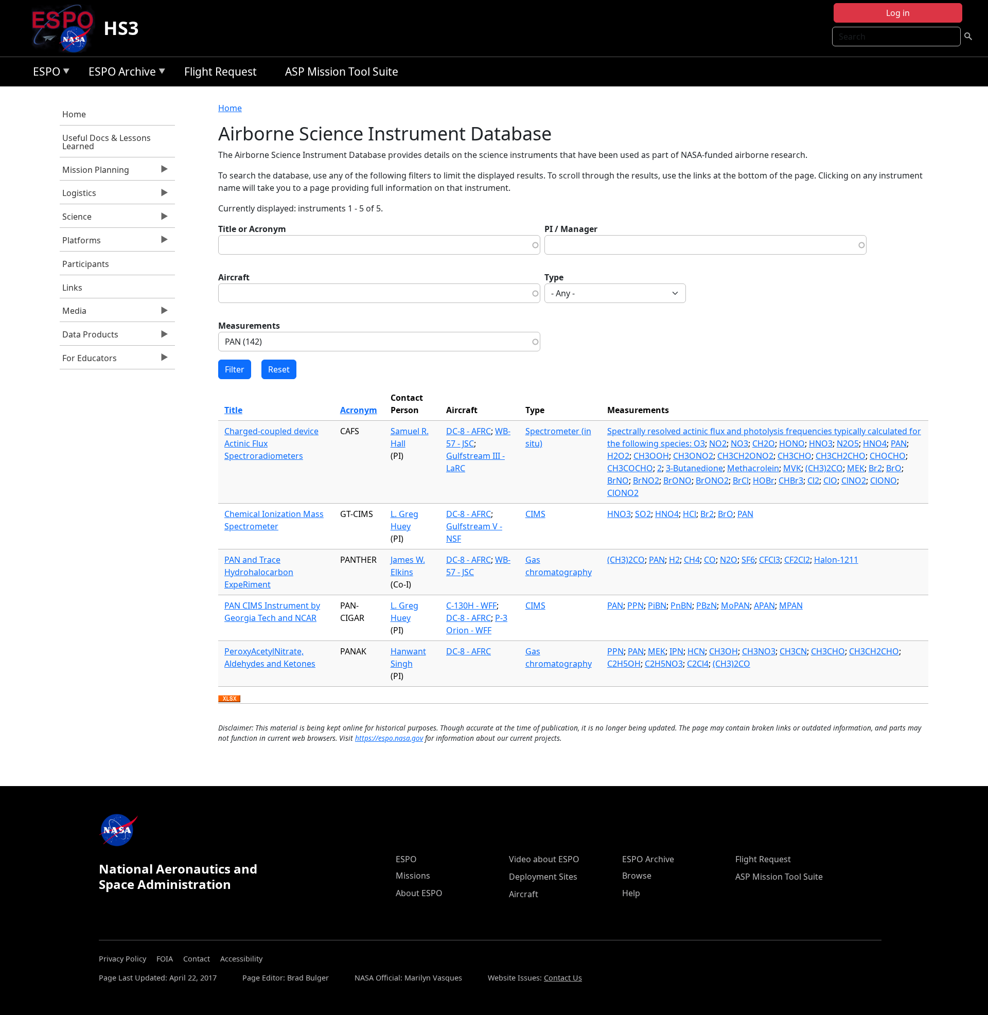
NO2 (718, 443)
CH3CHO (794, 455)
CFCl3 (769, 559)
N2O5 (848, 443)
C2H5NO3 (664, 663)
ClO (830, 480)
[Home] (66, 28)
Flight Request (220, 71)
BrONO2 (712, 480)
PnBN (681, 605)
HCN (696, 651)
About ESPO (419, 893)
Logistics (78, 195)
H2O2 (618, 455)
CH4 (692, 559)
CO (710, 559)
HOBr (763, 480)
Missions (413, 875)
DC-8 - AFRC (468, 431)
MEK (855, 468)
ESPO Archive (119, 73)
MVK (792, 468)
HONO (792, 443)
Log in (898, 13)
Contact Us (563, 978)
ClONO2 (623, 492)
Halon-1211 (836, 559)
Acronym (358, 410)
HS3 (121, 28)
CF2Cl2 (797, 559)
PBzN (706, 605)
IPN (676, 651)
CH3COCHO (630, 468)
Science (76, 219)
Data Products (89, 337)
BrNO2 (646, 480)
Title (233, 410)
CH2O (763, 443)
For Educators (88, 360)
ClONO (883, 480)
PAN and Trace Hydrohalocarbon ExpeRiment (258, 572)
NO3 (739, 443)
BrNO (618, 480)
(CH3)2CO (824, 468)
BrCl (741, 480)
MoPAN (735, 605)
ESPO (44, 73)
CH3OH (723, 651)
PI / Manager (570, 229)
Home (74, 114)
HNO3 (821, 443)
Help (631, 893)
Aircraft (234, 277)
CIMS (535, 514)
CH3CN (793, 651)
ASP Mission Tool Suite (341, 71)
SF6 (748, 559)
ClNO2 (853, 480)
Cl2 (813, 480)
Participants (85, 264)
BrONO (677, 480)
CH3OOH (651, 455)
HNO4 (875, 443)
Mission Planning (94, 172)
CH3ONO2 (693, 455)
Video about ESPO (544, 859)
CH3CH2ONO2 (745, 455)
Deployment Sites (543, 876)
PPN (635, 605)
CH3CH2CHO (841, 455)
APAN (764, 605)
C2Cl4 (698, 663)
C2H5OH (624, 663)
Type (553, 277)
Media (73, 313)
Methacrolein (753, 468)
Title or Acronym (252, 229)
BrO (894, 468)
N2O (728, 559)
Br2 (875, 468)
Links (72, 287)
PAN (899, 443)
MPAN (791, 605)
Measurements (249, 325)
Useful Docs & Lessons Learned (106, 142)
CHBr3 (791, 480)
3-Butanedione (694, 468)
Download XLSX (229, 699)
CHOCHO (888, 455)
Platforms (80, 243)
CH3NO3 (758, 651)
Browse (636, 875)
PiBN (657, 605)
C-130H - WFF (471, 605)
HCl (689, 514)
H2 (674, 559)
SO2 (643, 514)
